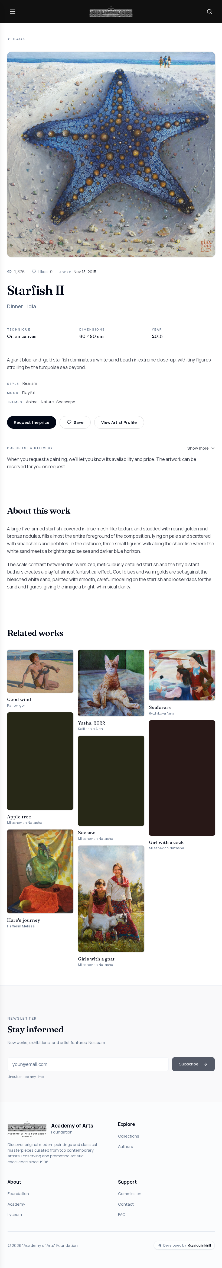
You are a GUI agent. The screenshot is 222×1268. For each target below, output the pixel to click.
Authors (125, 1146)
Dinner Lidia (21, 306)
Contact (126, 1204)
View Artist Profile (119, 422)
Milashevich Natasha (24, 822)
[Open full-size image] (111, 154)
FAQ (121, 1214)
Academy (16, 1204)
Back (19, 39)
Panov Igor (16, 705)
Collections (128, 1136)
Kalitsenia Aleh (90, 728)
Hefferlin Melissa (21, 926)
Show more (198, 448)
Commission (129, 1193)
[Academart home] (111, 11)
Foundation (18, 1193)
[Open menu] (13, 11)
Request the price (31, 422)
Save (78, 422)
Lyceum (15, 1214)
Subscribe (188, 1064)
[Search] (209, 11)
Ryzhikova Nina (161, 713)
